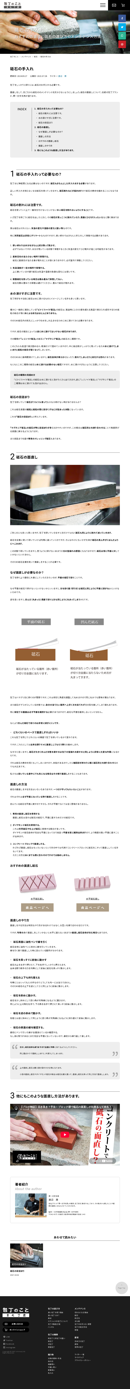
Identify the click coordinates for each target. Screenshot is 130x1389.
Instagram (10, 1347)
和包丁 (50, 1341)
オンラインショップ (17, 1329)
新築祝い (51, 1370)
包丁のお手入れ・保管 (83, 1324)
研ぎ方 (77, 1318)
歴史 (77, 1337)
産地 (76, 1344)
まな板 (77, 1321)
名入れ (50, 1373)
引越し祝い (52, 1367)
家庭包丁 (51, 1347)
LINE (8, 1337)
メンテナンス (80, 1308)
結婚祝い (51, 1364)
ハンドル (51, 1327)
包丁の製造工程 (54, 1324)
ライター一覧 (79, 1354)
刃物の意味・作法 (54, 1358)
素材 (50, 1318)
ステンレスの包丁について (58, 1321)
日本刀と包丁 (80, 1341)
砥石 (76, 1315)
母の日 (50, 1361)
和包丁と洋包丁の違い (56, 1338)
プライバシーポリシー (83, 1360)
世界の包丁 (79, 1347)
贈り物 (51, 1354)
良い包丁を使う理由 (55, 1312)
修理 (76, 1330)
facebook (10, 1344)
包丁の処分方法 (81, 1327)
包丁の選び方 (54, 1308)
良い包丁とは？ (53, 1315)
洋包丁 (50, 1344)
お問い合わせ (17, 1324)
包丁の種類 (53, 1334)
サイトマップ (79, 1357)
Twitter (9, 1340)
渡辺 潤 (62, 76)
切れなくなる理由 (81, 1312)
